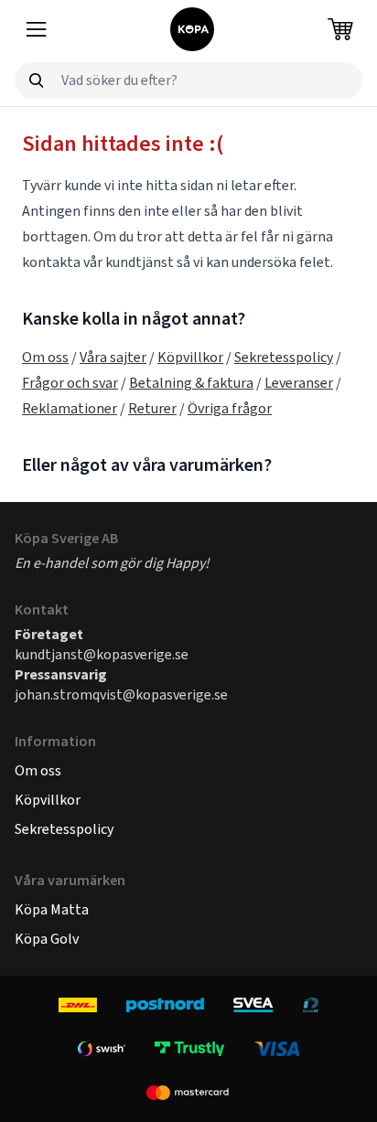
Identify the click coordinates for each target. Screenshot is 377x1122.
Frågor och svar (70, 382)
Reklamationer (69, 408)
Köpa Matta (52, 909)
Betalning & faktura (191, 382)
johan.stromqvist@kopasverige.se (121, 694)
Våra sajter (113, 357)
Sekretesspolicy (283, 357)
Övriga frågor (230, 408)
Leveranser (298, 382)
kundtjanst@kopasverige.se (101, 654)
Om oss (45, 357)
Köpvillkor (190, 357)
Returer (152, 408)
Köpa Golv (47, 938)
